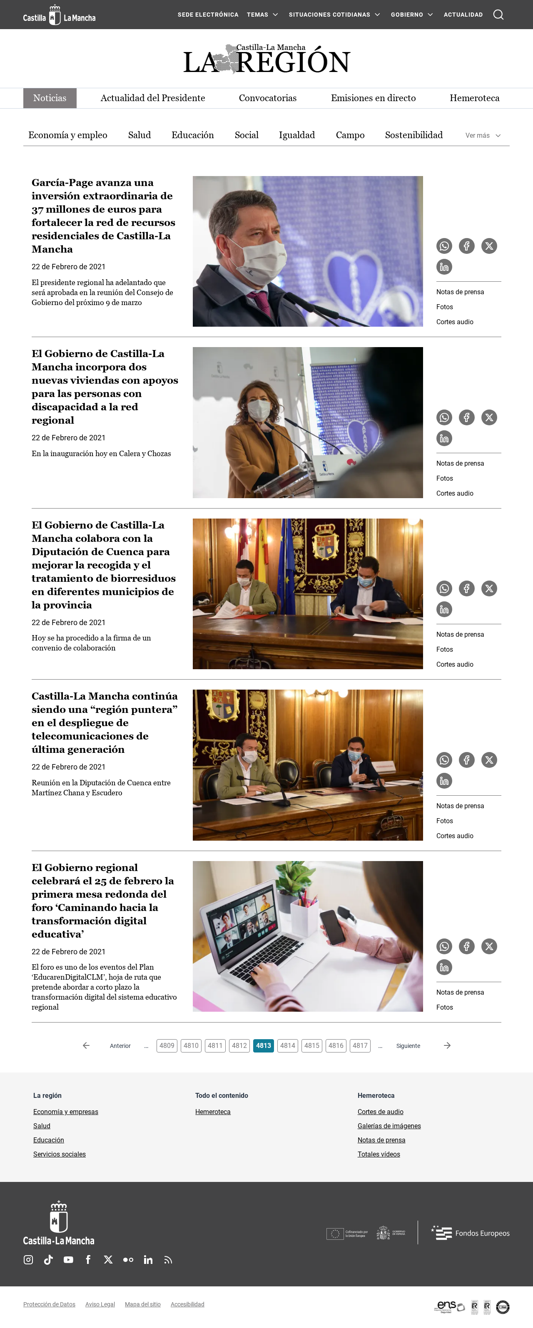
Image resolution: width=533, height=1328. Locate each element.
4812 (239, 1046)
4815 (311, 1046)
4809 (166, 1046)
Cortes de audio (380, 1112)
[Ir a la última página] (440, 1045)
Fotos (444, 307)
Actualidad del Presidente (153, 98)
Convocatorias (268, 98)
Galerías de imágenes (389, 1126)
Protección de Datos (49, 1304)
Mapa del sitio (143, 1304)
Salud (139, 135)
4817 (360, 1046)
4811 (215, 1046)
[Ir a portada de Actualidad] (266, 61)
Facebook (88, 1260)
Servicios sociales (59, 1154)
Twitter (108, 1260)
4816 (336, 1046)
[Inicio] (136, 1222)
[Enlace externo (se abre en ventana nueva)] (471, 1307)
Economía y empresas (65, 1112)
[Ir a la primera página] (93, 1045)
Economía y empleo (67, 135)
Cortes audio (454, 322)
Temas (258, 14)
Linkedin (148, 1260)
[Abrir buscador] (498, 14)
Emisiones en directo (373, 98)
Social (247, 135)
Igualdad (297, 135)
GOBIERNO (407, 14)
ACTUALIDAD (463, 14)
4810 (191, 1046)
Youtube (68, 1260)
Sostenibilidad (414, 135)
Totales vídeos (379, 1154)
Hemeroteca (475, 98)
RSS (168, 1260)
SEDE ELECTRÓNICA (208, 14)
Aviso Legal (100, 1304)
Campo (350, 135)
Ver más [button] (478, 135)
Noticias (50, 98)
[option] (67, 135)
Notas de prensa (460, 292)
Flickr (128, 1260)
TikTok (48, 1260)
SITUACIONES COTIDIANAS (330, 14)
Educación (193, 135)
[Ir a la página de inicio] (59, 14)
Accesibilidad (187, 1304)
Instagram (28, 1260)
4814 (287, 1046)
